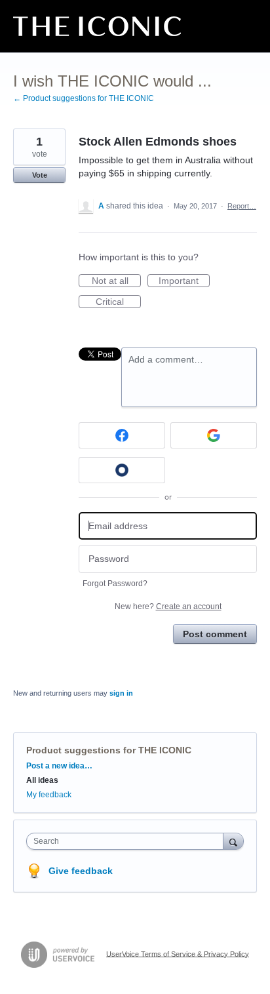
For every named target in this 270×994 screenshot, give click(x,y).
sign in (121, 693)
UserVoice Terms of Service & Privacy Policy (177, 953)
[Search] (233, 841)
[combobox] (128, 841)
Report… (241, 206)
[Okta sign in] (122, 470)
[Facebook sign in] (122, 435)
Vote (39, 175)
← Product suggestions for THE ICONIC (83, 98)
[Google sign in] (213, 435)
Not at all (116, 281)
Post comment (215, 634)
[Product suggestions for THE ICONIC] (97, 26)
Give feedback (80, 870)
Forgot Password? (115, 583)
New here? (168, 606)
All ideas (42, 780)
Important (184, 281)
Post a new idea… (59, 765)
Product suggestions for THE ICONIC (108, 750)
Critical (118, 302)
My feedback (48, 794)
